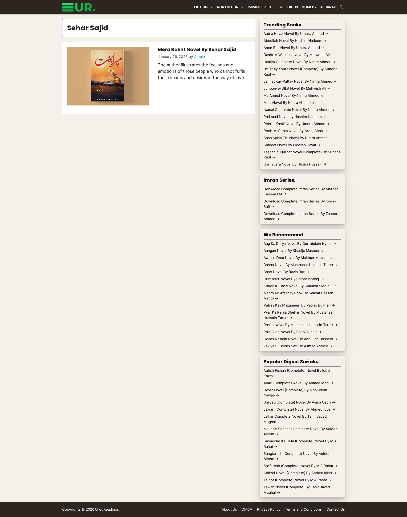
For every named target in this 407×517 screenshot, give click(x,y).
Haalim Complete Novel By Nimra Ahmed (300, 62)
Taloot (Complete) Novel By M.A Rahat (297, 480)
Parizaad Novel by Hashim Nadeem (295, 116)
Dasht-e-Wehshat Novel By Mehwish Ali (299, 55)
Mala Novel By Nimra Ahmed (289, 102)
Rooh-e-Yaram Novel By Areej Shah (295, 131)
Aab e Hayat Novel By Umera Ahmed (296, 33)
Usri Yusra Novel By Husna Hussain (295, 164)
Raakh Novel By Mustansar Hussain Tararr (301, 325)
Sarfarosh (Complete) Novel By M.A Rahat (300, 466)
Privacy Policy (268, 509)
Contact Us (335, 509)
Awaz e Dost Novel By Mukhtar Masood (298, 257)
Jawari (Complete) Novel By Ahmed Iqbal (300, 409)
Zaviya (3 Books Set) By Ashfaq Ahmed (298, 346)
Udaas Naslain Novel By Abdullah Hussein (300, 339)
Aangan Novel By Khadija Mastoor (294, 250)
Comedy (309, 7)
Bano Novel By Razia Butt (287, 272)
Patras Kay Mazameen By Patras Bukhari (299, 305)
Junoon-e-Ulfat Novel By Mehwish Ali (297, 88)
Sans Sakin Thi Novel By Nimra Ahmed (298, 138)
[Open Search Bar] (341, 7)
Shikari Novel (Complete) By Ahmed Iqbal (300, 473)
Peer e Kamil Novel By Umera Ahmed (297, 123)
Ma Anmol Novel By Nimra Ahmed (294, 95)
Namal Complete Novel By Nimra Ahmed (299, 109)
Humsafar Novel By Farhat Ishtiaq (293, 279)
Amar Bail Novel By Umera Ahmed (294, 47)
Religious (289, 7)
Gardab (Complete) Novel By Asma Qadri (299, 402)
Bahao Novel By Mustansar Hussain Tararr (301, 265)
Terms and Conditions (303, 509)
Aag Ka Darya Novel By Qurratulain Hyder (300, 243)
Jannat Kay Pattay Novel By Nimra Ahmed (300, 81)
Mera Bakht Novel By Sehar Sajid (197, 49)
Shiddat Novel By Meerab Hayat (292, 145)
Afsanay (328, 7)
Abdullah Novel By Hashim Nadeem (295, 40)
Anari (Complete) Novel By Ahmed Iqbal (299, 383)
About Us (229, 509)
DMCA (247, 509)
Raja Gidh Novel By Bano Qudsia (293, 332)
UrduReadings (107, 509)
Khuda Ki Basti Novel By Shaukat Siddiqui (300, 286)
